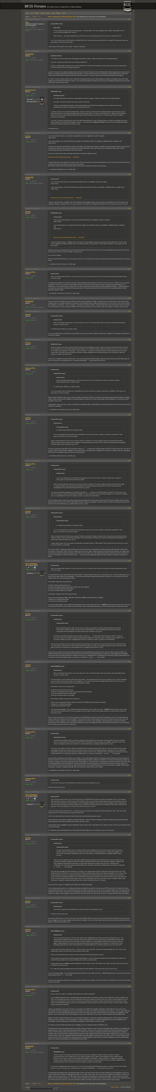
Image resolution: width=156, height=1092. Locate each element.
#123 (129, 926)
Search (37, 13)
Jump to (27, 1087)
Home (27, 13)
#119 (129, 775)
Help (53, 13)
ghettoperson (30, 90)
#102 (129, 51)
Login (63, 13)
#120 (129, 792)
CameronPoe (30, 272)
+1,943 (27, 96)
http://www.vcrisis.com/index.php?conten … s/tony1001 (63, 157)
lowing (28, 136)
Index (49, 16)
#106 (129, 208)
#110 (129, 339)
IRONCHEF (29, 54)
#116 (129, 610)
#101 (129, 19)
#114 (129, 508)
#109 (129, 311)
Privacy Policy (115, 1087)
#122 (129, 898)
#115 (129, 561)
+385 (26, 60)
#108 (129, 298)
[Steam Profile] (28, 568)
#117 (129, 661)
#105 (129, 174)
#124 (129, 986)
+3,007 (27, 569)
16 (39, 16)
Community (56, 16)
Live (32, 13)
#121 (129, 834)
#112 (129, 414)
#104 (129, 133)
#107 (129, 269)
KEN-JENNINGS (31, 564)
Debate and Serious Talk (68, 16)
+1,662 (27, 142)
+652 (26, 29)
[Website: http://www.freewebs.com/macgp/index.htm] (35, 568)
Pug (26, 22)
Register (58, 13)
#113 (129, 460)
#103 (129, 87)
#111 (129, 365)
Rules (48, 13)
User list (42, 13)
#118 (129, 729)
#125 (129, 1043)
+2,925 (27, 278)
